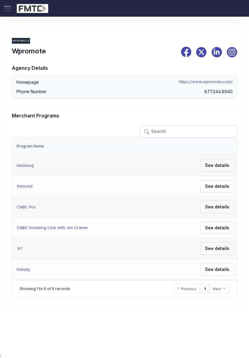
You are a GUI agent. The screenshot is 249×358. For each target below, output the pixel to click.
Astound (24, 186)
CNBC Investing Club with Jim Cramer (52, 227)
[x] (201, 52)
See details (217, 165)
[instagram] (232, 52)
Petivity (23, 269)
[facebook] (186, 52)
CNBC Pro (26, 206)
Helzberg (25, 165)
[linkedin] (217, 52)
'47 (19, 248)
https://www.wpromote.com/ (206, 81)
